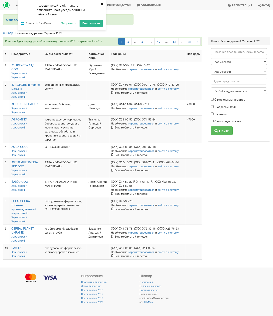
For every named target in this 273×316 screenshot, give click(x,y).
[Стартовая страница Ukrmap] (6, 5)
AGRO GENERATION (25, 104)
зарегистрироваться (141, 69)
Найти (223, 130)
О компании (146, 282)
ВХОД (265, 5)
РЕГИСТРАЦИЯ (241, 5)
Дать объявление (91, 286)
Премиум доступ (148, 290)
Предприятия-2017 (92, 294)
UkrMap (148, 302)
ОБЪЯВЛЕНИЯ (150, 5)
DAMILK (16, 248)
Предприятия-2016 (92, 290)
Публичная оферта (150, 286)
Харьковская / (19, 73)
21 (143, 41)
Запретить (68, 23)
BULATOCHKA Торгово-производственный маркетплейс (23, 207)
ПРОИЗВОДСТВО (118, 5)
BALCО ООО (19, 182)
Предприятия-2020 (92, 302)
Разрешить (91, 23)
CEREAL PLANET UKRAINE (22, 230)
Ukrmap (8, 33)
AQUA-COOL (19, 147)
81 (189, 41)
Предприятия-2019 (92, 298)
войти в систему (168, 69)
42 (158, 41)
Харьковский (18, 77)
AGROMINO (19, 119)
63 (174, 41)
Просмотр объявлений (94, 282)
